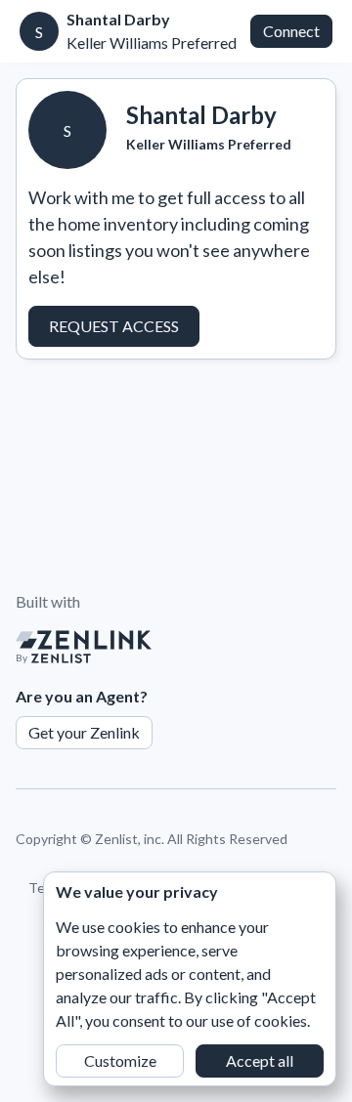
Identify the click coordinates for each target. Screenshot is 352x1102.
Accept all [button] (259, 1060)
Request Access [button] (114, 326)
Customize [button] (120, 1060)
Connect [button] (291, 30)
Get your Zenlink (84, 732)
